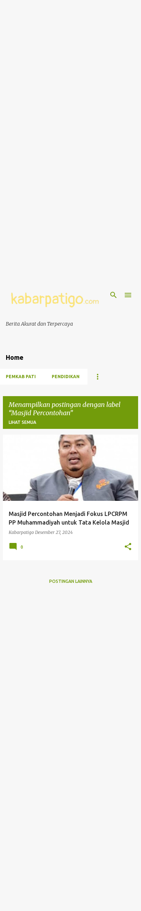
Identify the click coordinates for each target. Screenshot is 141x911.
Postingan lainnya (70, 581)
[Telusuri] (113, 295)
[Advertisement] (70, 70)
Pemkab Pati (21, 376)
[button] (128, 547)
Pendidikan (66, 376)
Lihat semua (22, 422)
